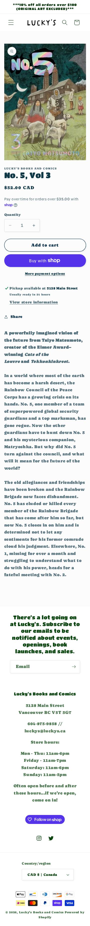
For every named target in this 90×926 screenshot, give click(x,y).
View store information (34, 302)
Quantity (12, 215)
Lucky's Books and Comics (41, 912)
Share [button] (16, 316)
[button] (11, 22)
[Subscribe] (74, 666)
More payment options (45, 273)
